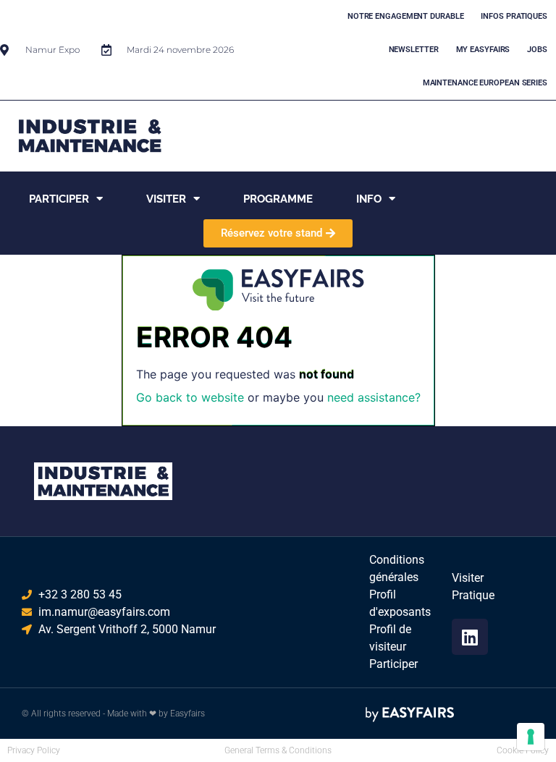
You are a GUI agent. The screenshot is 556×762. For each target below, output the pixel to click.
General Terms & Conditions (278, 750)
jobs (537, 49)
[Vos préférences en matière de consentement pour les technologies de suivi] (530, 736)
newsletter (414, 49)
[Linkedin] (470, 637)
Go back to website (190, 397)
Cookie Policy (523, 750)
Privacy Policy (33, 750)
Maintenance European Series (485, 83)
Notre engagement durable (406, 16)
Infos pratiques (514, 16)
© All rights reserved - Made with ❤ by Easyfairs (113, 713)
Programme (278, 199)
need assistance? (374, 397)
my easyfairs (483, 49)
